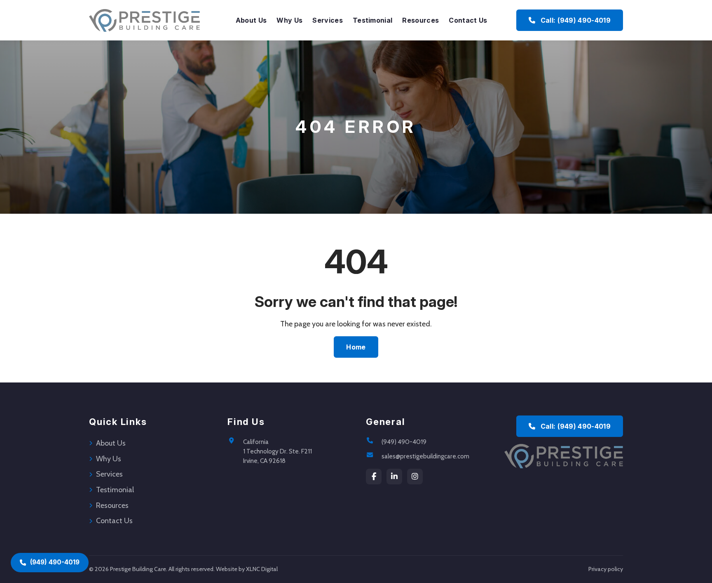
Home (355, 347)
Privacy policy (605, 569)
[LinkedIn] (394, 476)
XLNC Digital (262, 569)
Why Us (289, 20)
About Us (251, 20)
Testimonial (373, 20)
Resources (420, 20)
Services (327, 20)
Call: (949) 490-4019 (575, 20)
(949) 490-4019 (404, 442)
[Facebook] (374, 476)
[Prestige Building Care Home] (144, 20)
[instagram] (415, 476)
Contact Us (468, 20)
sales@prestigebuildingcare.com (425, 456)
